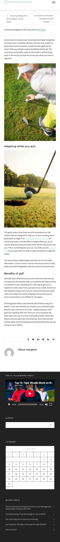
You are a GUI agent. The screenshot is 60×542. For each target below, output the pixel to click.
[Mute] (46, 404)
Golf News (41, 30)
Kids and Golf (11, 529)
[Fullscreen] (50, 404)
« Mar (8, 487)
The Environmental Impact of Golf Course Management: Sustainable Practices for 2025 (29, 507)
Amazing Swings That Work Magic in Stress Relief (25, 514)
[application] (30, 393)
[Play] (9, 404)
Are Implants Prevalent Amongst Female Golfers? (26, 524)
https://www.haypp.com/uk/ (36, 238)
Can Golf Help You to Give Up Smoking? (22, 519)
